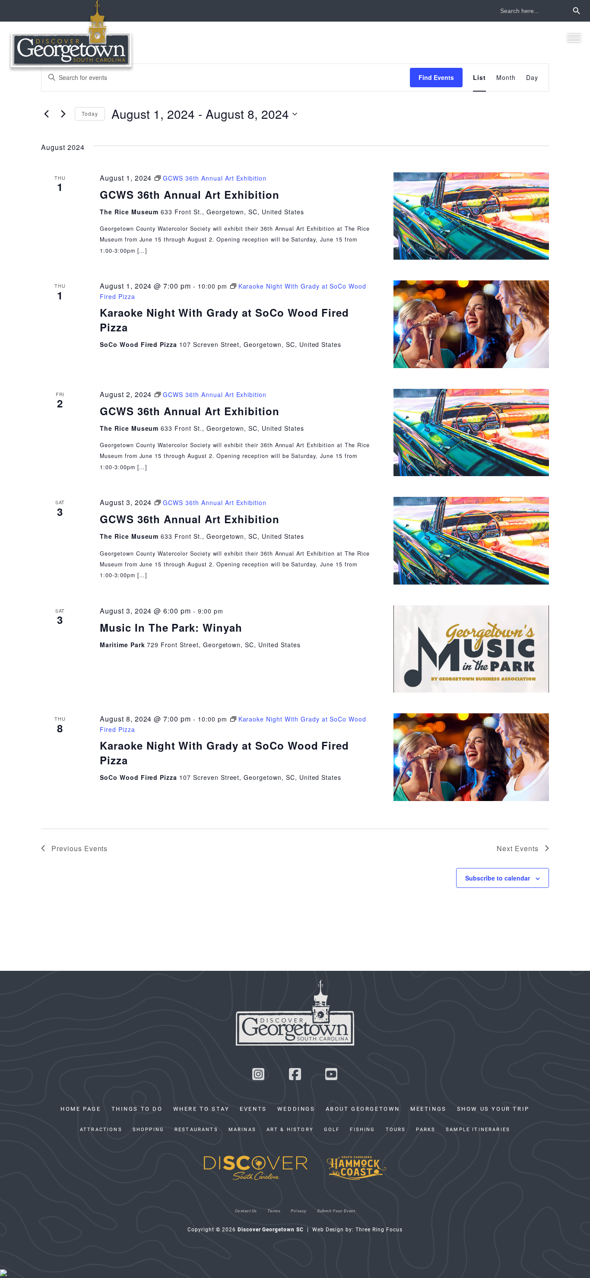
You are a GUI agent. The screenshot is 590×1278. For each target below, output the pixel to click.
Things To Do (137, 1109)
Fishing (362, 1129)
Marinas (242, 1129)
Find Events (436, 77)
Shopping (148, 1129)
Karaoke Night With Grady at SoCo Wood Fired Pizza (224, 319)
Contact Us (246, 1211)
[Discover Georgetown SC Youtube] (331, 1076)
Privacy (299, 1211)
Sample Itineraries (478, 1129)
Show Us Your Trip (493, 1109)
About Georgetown (363, 1109)
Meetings (428, 1109)
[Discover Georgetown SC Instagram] (258, 1076)
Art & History (290, 1129)
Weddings (296, 1109)
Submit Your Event (336, 1211)
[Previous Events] (46, 114)
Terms (274, 1211)
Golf (332, 1129)
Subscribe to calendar (497, 878)
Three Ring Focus (378, 1229)
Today (90, 113)
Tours (396, 1129)
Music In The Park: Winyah (171, 627)
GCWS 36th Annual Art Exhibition (189, 194)
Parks (425, 1129)
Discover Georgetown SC (71, 36)
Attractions (101, 1129)
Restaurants (196, 1129)
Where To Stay (201, 1109)
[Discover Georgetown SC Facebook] (295, 1076)
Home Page (80, 1109)
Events (253, 1109)
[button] (574, 38)
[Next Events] (63, 114)
